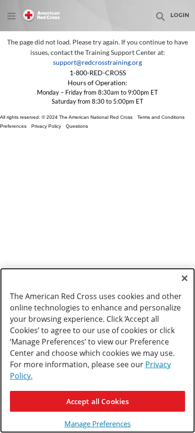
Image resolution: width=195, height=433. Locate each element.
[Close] (184, 278)
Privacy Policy (46, 126)
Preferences (13, 126)
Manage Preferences (97, 423)
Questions (77, 126)
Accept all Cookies (97, 401)
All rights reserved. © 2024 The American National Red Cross (66, 117)
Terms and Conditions (161, 117)
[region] (97, 350)
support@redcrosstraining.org (97, 62)
